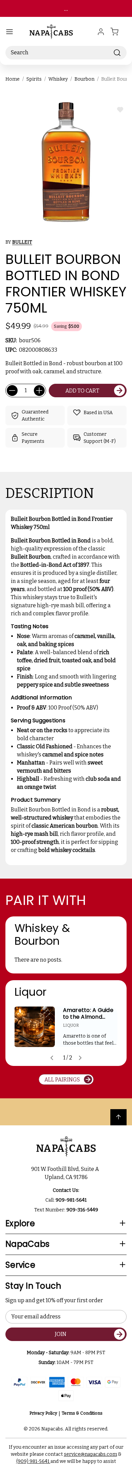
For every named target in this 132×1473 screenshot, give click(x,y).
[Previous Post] (51, 1058)
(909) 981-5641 (33, 1461)
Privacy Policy (43, 1413)
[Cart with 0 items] (118, 32)
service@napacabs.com (90, 1454)
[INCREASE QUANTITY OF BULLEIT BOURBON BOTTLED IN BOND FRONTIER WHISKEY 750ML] (39, 390)
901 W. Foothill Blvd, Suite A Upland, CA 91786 (66, 1173)
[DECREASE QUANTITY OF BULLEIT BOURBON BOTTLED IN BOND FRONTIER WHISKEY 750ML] (12, 390)
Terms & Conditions (82, 1413)
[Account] (101, 32)
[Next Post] (80, 1058)
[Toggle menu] (9, 32)
